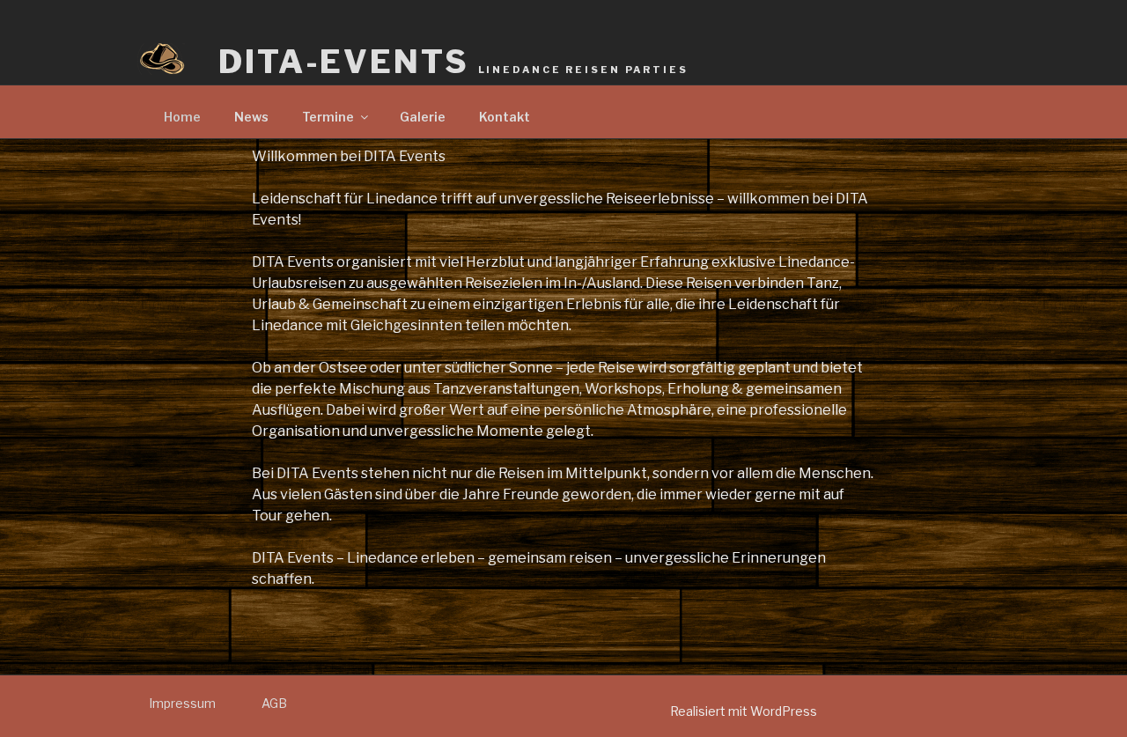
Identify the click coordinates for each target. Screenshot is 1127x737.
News (251, 116)
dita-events (453, 61)
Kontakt (504, 116)
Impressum (182, 703)
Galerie (423, 116)
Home (182, 116)
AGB (274, 703)
